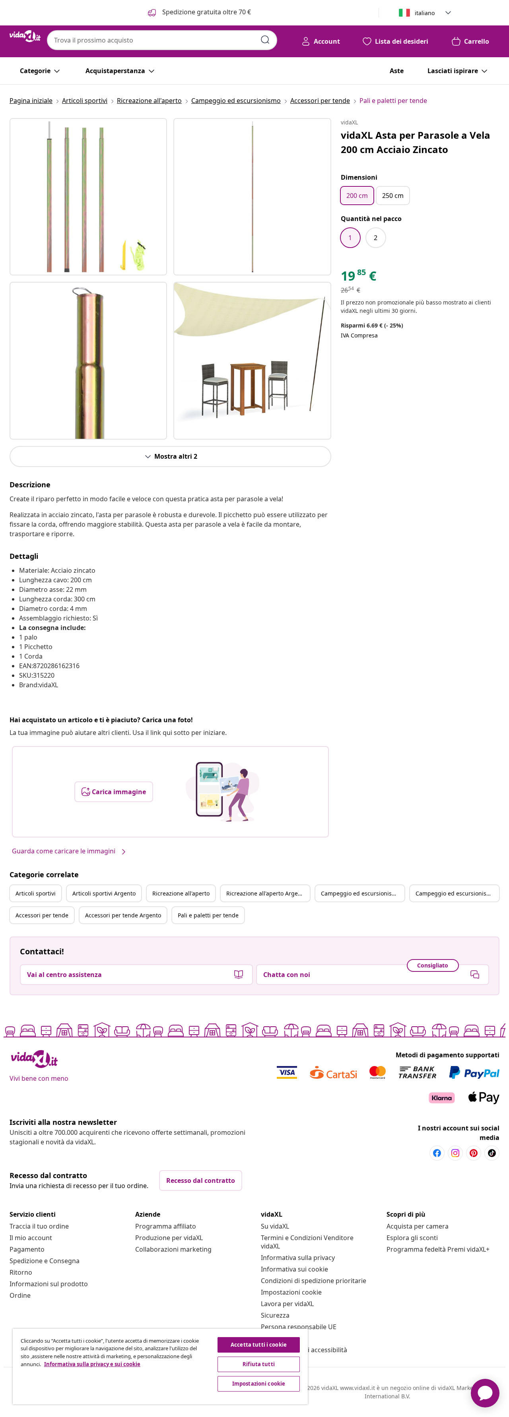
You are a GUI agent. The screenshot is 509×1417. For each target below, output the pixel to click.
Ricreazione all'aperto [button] (181, 893)
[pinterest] (474, 1153)
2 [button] (375, 237)
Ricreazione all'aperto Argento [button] (266, 893)
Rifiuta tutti (259, 1364)
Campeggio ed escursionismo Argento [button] (457, 893)
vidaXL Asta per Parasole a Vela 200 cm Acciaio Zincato (415, 142)
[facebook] (437, 1153)
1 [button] (350, 237)
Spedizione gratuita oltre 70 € (206, 12)
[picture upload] (222, 791)
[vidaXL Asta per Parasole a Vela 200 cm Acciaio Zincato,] (88, 197)
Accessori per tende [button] (42, 915)
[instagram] (455, 1153)
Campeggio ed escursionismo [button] (360, 893)
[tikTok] (492, 1153)
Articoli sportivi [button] (36, 893)
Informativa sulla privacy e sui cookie (92, 1364)
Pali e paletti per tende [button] (208, 915)
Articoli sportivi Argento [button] (104, 893)
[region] (160, 1366)
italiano (425, 13)
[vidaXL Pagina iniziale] (25, 36)
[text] (358, 278)
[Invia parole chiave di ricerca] (265, 39)
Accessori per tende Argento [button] (123, 915)
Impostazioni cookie (291, 1292)
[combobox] (162, 40)
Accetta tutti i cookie (259, 1344)
